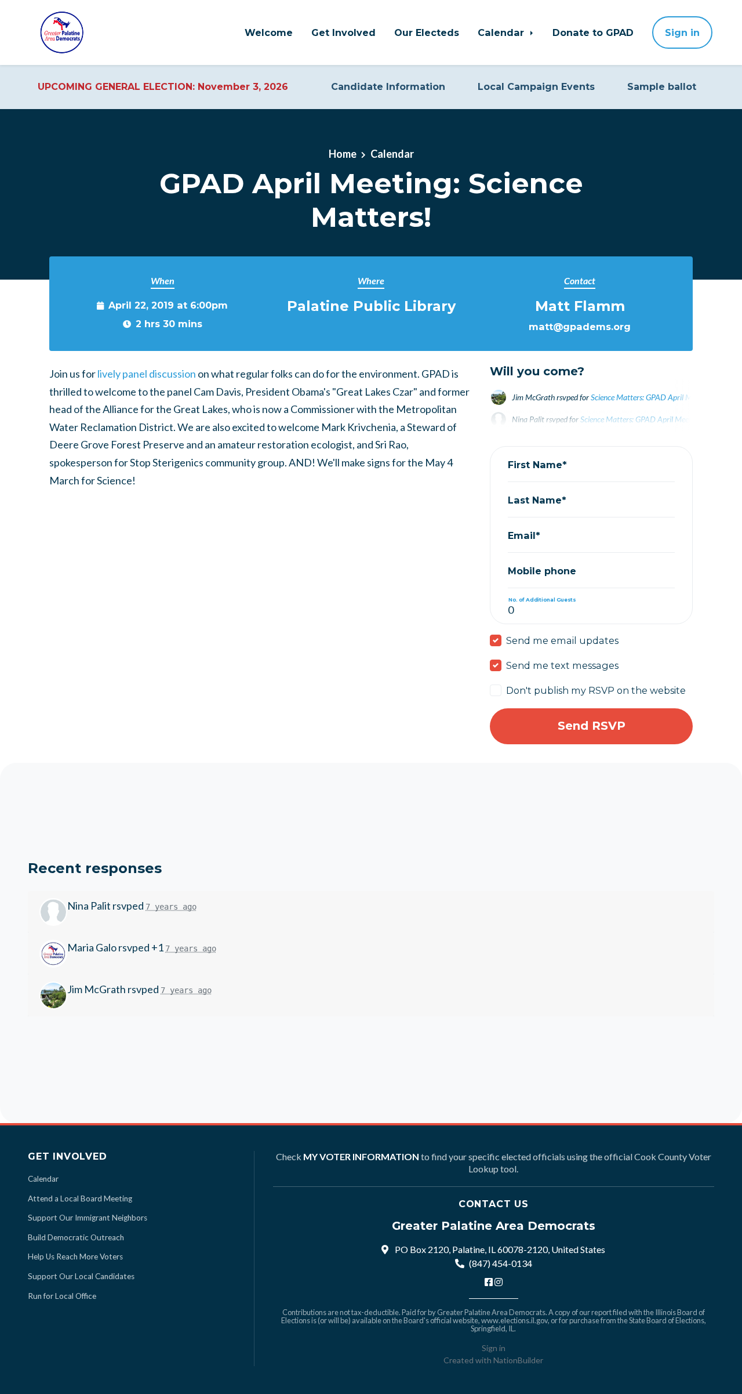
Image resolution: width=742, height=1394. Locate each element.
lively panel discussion (146, 373)
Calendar (502, 32)
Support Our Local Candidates (81, 1276)
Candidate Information (388, 86)
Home (343, 153)
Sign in (682, 32)
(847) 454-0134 (500, 1263)
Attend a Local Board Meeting (80, 1198)
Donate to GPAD (593, 32)
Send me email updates (562, 640)
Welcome (269, 32)
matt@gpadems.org (580, 326)
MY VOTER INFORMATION (361, 1156)
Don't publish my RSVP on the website (596, 690)
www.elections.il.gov (514, 1320)
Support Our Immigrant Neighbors (87, 1217)
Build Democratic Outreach (76, 1237)
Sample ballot (661, 86)
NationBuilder (518, 1360)
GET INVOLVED (67, 1156)
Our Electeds (426, 32)
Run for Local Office (62, 1296)
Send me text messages (562, 665)
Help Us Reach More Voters (75, 1256)
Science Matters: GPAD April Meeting (651, 397)
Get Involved (343, 32)
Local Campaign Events (536, 86)
